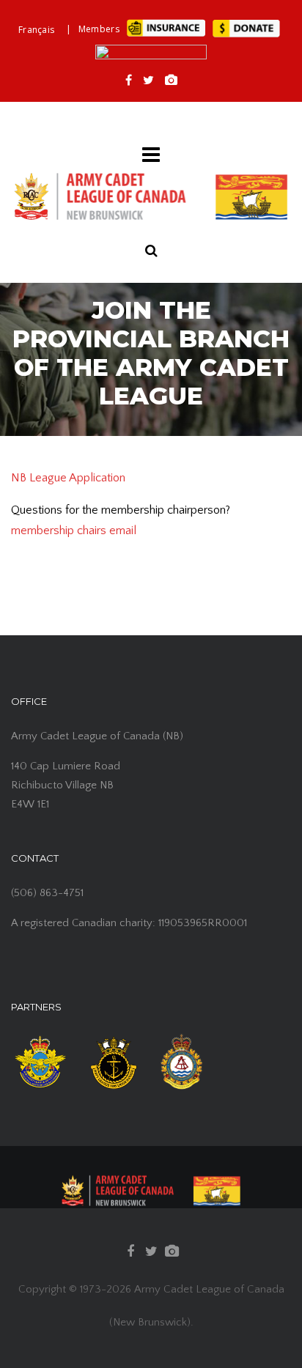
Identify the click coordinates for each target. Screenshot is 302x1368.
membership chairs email (73, 530)
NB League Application (68, 477)
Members (98, 29)
